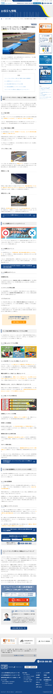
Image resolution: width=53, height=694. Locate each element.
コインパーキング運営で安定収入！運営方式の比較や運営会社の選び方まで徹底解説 (17, 530)
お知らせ (38, 682)
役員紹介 (38, 677)
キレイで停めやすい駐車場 (29, 676)
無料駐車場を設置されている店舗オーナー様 (10, 677)
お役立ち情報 (30, 3)
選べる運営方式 (27, 674)
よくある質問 (47, 672)
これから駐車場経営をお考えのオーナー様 (10, 672)
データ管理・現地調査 (28, 679)
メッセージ (38, 672)
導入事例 (26, 3)
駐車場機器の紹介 (47, 679)
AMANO (46, 683)
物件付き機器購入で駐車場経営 (8, 681)
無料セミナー (39, 684)
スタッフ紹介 (39, 679)
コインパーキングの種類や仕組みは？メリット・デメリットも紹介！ (17, 215)
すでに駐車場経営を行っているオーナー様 (10, 675)
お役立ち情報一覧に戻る (17, 628)
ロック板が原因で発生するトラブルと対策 (14, 83)
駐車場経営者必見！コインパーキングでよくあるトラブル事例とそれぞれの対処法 (17, 461)
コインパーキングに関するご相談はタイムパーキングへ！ (17, 89)
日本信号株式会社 (48, 685)
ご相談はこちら (17, 322)
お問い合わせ (39, 686)
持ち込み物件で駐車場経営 (7, 683)
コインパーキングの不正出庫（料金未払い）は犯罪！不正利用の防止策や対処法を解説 (17, 266)
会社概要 (38, 675)
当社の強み (24, 672)
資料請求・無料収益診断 (31, 667)
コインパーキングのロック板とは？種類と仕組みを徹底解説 (18, 78)
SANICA (46, 681)
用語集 (45, 675)
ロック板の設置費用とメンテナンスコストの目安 (15, 86)
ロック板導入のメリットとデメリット (13, 81)
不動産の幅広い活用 (27, 681)
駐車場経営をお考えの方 (20, 3)
